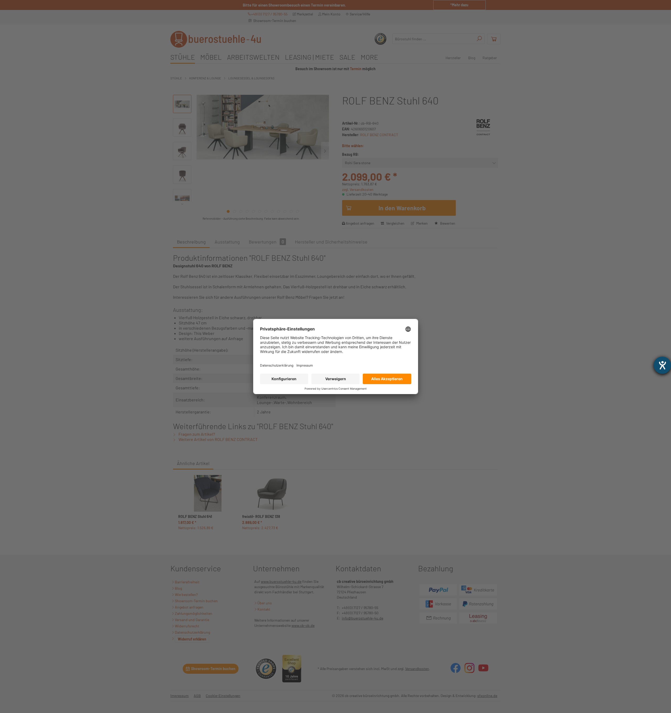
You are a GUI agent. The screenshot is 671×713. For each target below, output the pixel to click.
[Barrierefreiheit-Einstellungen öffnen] (662, 365)
